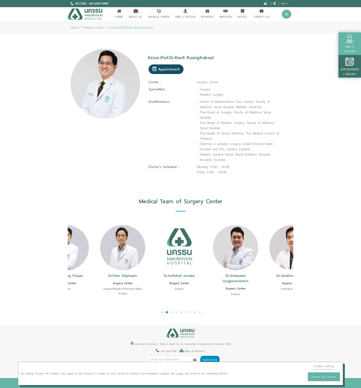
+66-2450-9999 (168, 351)
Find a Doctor (185, 16)
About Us (135, 16)
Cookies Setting (324, 366)
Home (119, 16)
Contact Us (262, 16)
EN (283, 3)
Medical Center (159, 16)
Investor (225, 16)
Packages (207, 16)
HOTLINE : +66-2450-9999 (91, 3)
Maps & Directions (195, 351)
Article (242, 16)
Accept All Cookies (324, 376)
